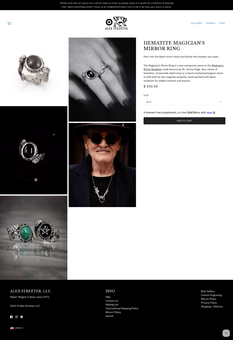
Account (196, 23)
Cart (222, 23)
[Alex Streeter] (116, 22)
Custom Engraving (211, 295)
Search (210, 23)
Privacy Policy (209, 302)
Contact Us (112, 300)
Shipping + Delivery (212, 306)
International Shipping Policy (122, 308)
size (146, 95)
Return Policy (113, 312)
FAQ (108, 296)
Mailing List (112, 304)
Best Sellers (208, 291)
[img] (11, 316)
